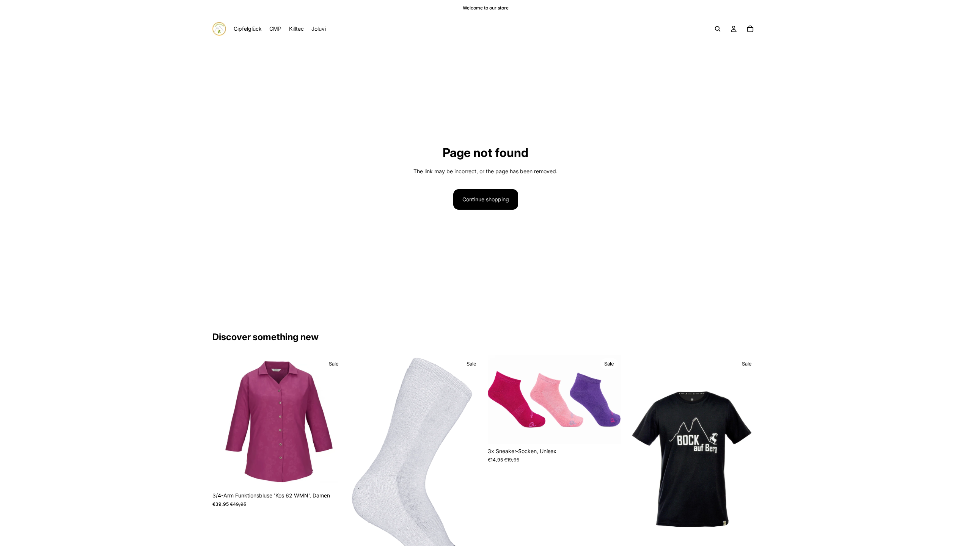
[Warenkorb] (750, 28)
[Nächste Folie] (334, 422)
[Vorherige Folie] (223, 422)
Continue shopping (485, 199)
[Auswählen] (334, 477)
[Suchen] (717, 28)
